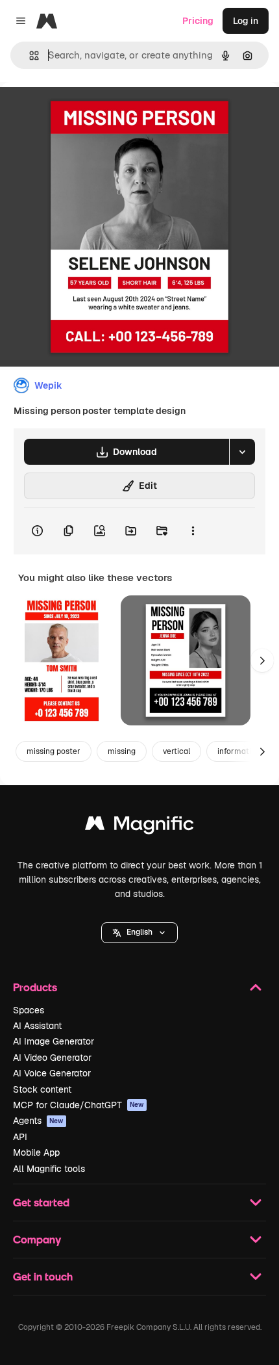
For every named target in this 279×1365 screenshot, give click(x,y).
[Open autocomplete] (29, 55)
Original (83, 111)
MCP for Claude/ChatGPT (78, 1105)
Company (37, 1239)
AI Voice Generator (52, 1073)
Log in (245, 21)
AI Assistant (37, 1026)
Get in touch (43, 1276)
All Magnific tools (49, 1169)
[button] (139, 932)
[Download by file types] (242, 452)
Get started (41, 1202)
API (20, 1137)
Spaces (28, 1010)
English (139, 932)
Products (35, 987)
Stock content (42, 1089)
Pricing (197, 21)
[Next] (262, 660)
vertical (176, 751)
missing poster (53, 751)
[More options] (193, 531)
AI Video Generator (52, 1057)
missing (122, 751)
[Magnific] (139, 826)
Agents (38, 1120)
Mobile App (36, 1152)
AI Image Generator (53, 1041)
